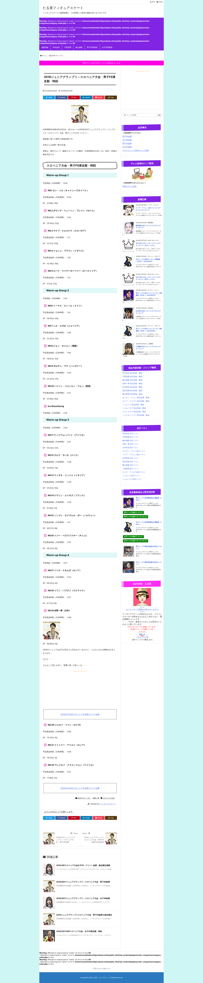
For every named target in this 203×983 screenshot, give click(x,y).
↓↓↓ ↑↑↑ (142, 609)
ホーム (44, 56)
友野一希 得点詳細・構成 (132, 383)
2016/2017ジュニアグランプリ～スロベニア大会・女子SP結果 (83, 898)
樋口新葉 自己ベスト (130, 465)
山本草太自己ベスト (130, 447)
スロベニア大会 (109, 798)
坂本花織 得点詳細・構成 (132, 390)
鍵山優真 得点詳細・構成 (132, 380)
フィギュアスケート (108, 804)
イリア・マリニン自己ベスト (133, 454)
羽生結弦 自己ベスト (130, 433)
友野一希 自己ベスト (130, 444)
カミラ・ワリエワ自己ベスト (133, 472)
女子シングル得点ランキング (133, 536)
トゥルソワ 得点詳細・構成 (133, 404)
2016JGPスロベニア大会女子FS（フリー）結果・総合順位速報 (83, 865)
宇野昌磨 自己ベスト (130, 437)
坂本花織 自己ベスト (130, 461)
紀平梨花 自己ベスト (130, 458)
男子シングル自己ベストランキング (135, 516)
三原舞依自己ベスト (130, 468)
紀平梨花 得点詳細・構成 (132, 387)
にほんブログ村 (142, 637)
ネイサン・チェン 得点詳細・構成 (135, 397)
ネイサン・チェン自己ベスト (133, 451)
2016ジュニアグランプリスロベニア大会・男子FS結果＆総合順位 (84, 915)
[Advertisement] (80, 689)
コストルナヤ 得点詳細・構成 (134, 411)
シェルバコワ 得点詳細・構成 (134, 408)
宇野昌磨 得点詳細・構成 (132, 376)
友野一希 (96, 798)
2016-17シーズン (57, 56)
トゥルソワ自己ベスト (131, 475)
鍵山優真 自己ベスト (130, 440)
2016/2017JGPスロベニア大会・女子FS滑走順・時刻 (79, 931)
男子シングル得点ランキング (133, 512)
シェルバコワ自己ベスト (132, 479)
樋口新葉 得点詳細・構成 (132, 394)
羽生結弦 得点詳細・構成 (132, 373)
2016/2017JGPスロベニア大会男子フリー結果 (80, 714)
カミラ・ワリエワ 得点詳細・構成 (135, 401)
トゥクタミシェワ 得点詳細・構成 (135, 415)
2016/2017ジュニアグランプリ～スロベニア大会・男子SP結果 (83, 882)
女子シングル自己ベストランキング (135, 541)
